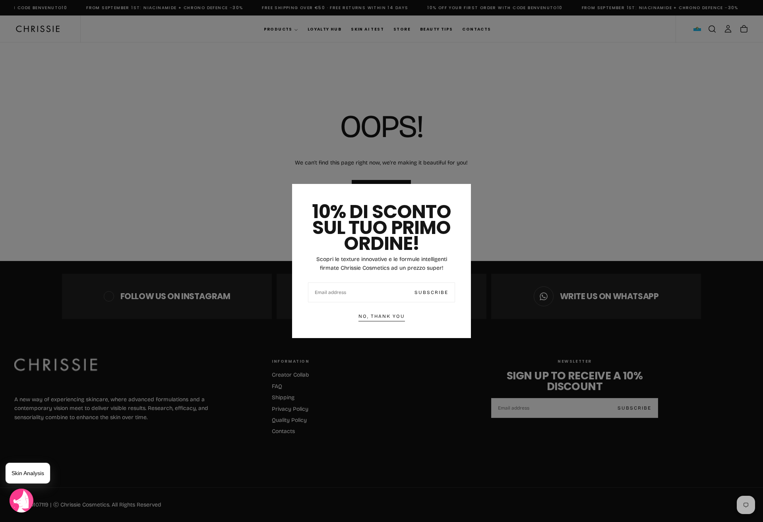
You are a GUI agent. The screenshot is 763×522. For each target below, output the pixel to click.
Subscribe (431, 292)
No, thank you (381, 316)
